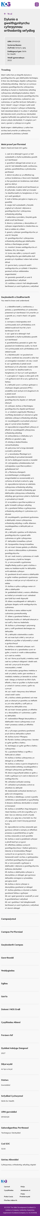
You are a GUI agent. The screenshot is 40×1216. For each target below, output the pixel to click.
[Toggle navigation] (37, 4)
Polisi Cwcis (8, 1197)
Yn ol (9, 13)
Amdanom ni (25, 1190)
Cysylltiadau (8, 1190)
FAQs (23, 1187)
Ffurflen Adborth (10, 1200)
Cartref (7, 1187)
